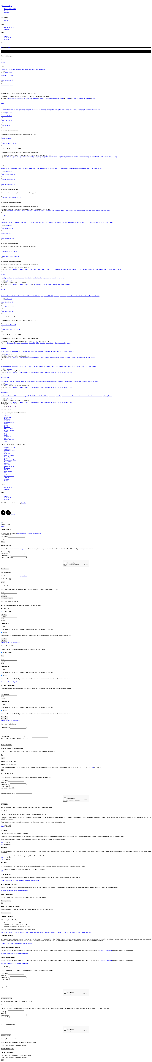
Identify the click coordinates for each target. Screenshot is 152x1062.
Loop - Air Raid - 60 (6, 116)
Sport (5, 441)
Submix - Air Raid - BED (8, 138)
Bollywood (7, 419)
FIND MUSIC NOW (10, 9)
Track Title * (4, 780)
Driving (42, 98)
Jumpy (78, 210)
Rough (79, 98)
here (93, 767)
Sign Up (6, 12)
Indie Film (7, 427)
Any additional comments (8, 987)
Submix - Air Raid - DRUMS (9, 143)
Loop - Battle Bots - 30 (7, 307)
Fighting (47, 98)
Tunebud (23, 503)
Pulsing (85, 269)
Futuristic (6, 463)
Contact (3, 526)
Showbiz (6, 438)
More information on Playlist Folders (11, 642)
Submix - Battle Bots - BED (8, 325)
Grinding (57, 269)
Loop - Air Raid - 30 (6, 120)
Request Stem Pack (6, 998)
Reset (2, 582)
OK (12, 1048)
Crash (34, 269)
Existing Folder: (7, 611)
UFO (125, 269)
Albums (6, 29)
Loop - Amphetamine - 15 (8, 184)
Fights (52, 98)
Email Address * (5, 727)
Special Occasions (9, 439)
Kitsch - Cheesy (8, 428)
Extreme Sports (50, 210)
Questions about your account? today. (15, 890)
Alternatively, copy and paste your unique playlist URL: (16, 738)
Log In (6, 20)
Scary (5, 474)
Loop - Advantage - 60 (7, 75)
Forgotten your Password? (34, 533)
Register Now (4, 568)
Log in (6, 10)
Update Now (4, 717)
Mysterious (7, 468)
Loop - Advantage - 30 (7, 80)
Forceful (56, 98)
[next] (13, 514)
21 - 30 (14, 406)
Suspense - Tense (9, 476)
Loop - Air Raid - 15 (6, 125)
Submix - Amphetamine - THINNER (11, 197)
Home (2, 47)
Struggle (88, 98)
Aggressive (21, 98)
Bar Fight (3, 274)
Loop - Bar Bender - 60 (7, 228)
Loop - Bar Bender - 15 (7, 238)
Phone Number (5, 786)
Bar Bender (3, 215)
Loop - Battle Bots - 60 (7, 302)
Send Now (8, 744)
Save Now (4, 596)
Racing (90, 269)
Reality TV (7, 433)
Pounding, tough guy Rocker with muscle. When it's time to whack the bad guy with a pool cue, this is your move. (32, 278)
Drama (6, 423)
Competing (28, 98)
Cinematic (7, 420)
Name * (3, 782)
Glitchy (67, 210)
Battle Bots (3, 289)
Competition (35, 98)
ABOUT (6, 36)
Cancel (3, 900)
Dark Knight (40, 269)
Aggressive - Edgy (9, 450)
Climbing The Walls (5, 377)
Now (2, 656)
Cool (5, 452)
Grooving (7, 464)
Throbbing (116, 269)
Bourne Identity (29, 156)
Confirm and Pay (5, 1048)
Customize (4, 804)
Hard (39, 284)
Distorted (31, 343)
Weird (6, 480)
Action (9, 98)
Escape (56, 156)
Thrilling (6, 479)
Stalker (106, 156)
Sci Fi (5, 435)
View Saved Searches (7, 598)
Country (3, 557)
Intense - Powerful (9, 466)
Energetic (7, 458)
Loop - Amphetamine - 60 (8, 174)
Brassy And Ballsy (4, 362)
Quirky (6, 431)
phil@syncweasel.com (105, 950)
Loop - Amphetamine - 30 (8, 179)
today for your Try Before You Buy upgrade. (17, 943)
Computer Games (9, 422)
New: (4, 616)
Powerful (73, 98)
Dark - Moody (8, 453)
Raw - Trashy (8, 471)
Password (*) (4, 536)
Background (7, 417)
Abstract (6, 416)
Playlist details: (5, 694)
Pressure (80, 269)
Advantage (3, 62)
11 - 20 (9, 406)
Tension (6, 477)
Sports (83, 98)
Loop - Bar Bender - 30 (7, 233)
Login (2, 541)
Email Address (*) (6, 534)
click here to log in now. (20, 549)
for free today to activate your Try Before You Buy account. (20, 932)
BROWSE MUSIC (9, 27)
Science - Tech (8, 436)
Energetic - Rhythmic (10, 460)
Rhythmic (95, 269)
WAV (2, 826)
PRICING (7, 39)
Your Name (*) (5, 552)
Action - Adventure (9, 447)
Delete (8, 900)
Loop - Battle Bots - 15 (7, 311)
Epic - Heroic (8, 461)
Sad (5, 472)
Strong (58, 284)
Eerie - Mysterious (9, 457)
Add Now (3, 614)
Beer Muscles (3, 348)
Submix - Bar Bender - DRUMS (10, 256)
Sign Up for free (21, 533)
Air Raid (2, 103)
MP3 (2, 825)
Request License (5, 1035)
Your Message (5, 736)
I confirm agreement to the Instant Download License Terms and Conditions (24, 869)
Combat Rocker (4, 392)
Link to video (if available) (8, 788)
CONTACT (7, 37)
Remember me (7, 540)
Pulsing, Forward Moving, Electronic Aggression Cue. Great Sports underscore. (23, 69)
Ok (2, 770)
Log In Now (23, 576)
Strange (98, 210)
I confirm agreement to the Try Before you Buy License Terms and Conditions (24, 856)
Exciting (43, 210)
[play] (3, 514)
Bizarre (23, 210)
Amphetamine (4, 161)
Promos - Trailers (9, 430)
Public (4, 626)
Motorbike (63, 269)
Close (2, 744)
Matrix (81, 156)
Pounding (67, 98)
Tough (93, 98)
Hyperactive (72, 210)
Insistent (62, 98)
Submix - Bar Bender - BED (9, 251)
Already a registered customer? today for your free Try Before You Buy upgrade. (65, 932)
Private (5, 632)
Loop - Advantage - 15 (7, 85)
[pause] (8, 514)
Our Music (8, 47)
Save (2, 758)
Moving (69, 269)
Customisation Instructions (8, 793)
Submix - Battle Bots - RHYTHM (10, 329)
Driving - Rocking (9, 455)
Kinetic (83, 210)
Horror (6, 425)
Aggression (15, 98)
